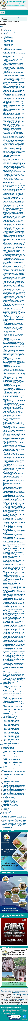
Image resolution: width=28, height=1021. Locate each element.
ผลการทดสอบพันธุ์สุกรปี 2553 (11, 732)
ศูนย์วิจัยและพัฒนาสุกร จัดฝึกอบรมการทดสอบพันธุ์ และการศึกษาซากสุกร (13, 477)
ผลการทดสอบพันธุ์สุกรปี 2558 (11, 725)
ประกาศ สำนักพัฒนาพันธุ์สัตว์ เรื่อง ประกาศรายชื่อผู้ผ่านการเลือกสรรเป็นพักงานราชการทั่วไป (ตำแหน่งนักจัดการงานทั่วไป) (14, 560)
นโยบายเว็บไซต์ (16, 990)
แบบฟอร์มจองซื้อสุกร (8, 748)
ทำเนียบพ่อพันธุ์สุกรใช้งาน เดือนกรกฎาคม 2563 (14, 789)
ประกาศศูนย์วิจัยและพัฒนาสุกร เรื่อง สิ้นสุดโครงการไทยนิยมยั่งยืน (14, 681)
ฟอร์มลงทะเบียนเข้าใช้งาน (9, 747)
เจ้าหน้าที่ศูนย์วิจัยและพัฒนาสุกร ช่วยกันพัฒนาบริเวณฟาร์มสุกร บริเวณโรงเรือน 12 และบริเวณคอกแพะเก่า (14, 159)
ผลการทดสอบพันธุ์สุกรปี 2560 (11, 723)
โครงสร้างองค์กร (7, 31)
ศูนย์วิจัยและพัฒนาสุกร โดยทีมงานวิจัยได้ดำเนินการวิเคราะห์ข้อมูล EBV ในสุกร (13, 443)
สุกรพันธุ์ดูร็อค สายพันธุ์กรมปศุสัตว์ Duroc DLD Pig (14, 689)
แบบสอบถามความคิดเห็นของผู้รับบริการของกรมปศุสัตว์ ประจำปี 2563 (14, 826)
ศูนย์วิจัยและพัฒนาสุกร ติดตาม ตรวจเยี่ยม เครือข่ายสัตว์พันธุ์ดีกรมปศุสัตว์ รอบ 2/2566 (13, 234)
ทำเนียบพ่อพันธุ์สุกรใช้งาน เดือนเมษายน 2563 (14, 793)
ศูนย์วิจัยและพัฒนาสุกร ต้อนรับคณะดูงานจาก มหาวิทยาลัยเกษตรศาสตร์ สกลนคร (13, 460)
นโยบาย (2, 767)
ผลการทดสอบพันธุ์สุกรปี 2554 (11, 731)
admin (10, 992)
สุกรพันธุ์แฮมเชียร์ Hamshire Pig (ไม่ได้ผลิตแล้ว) (13, 707)
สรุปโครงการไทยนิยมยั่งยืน (9, 797)
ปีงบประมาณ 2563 (8, 47)
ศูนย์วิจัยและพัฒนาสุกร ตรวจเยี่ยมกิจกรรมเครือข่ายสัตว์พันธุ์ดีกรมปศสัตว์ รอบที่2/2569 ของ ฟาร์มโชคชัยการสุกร (14, 55)
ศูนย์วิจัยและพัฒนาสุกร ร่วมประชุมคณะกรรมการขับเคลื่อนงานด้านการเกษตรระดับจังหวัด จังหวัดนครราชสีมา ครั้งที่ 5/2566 (13, 221)
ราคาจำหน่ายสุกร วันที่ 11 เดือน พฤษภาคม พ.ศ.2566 (13, 762)
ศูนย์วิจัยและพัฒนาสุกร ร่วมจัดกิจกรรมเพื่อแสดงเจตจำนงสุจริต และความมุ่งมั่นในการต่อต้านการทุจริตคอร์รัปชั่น (14, 278)
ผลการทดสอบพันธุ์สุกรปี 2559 (11, 724)
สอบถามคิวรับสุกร (7, 811)
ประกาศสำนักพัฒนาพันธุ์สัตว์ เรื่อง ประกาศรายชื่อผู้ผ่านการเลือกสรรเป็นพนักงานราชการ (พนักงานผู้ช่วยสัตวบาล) (13, 603)
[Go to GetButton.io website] (24, 1019)
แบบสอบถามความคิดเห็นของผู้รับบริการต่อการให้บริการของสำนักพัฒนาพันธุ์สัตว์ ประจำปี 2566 (13, 818)
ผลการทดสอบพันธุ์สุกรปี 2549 (11, 738)
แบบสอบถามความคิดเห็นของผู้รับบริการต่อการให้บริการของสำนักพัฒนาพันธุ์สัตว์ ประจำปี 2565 (13, 821)
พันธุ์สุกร (5, 685)
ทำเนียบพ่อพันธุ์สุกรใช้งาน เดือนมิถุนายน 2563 (14, 790)
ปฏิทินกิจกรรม (6, 35)
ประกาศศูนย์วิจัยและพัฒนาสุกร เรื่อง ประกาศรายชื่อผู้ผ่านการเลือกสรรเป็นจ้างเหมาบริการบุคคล (13, 488)
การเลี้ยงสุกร (6, 740)
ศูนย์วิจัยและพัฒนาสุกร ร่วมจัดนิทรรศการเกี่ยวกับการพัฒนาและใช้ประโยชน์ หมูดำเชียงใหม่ (13, 483)
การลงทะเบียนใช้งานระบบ (9, 746)
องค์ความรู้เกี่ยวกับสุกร (5, 683)
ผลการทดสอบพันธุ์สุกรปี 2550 (11, 736)
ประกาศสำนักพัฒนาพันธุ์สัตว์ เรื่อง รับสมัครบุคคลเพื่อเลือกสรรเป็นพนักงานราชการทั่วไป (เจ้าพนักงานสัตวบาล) (14, 524)
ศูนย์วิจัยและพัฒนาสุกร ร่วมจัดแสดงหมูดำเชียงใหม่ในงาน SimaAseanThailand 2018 (13, 479)
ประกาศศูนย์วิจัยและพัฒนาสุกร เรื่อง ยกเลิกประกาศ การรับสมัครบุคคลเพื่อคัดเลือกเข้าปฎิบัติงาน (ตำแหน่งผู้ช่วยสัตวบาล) (14, 540)
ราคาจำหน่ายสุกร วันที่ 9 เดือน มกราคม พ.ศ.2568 (12, 757)
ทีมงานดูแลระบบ (22, 1004)
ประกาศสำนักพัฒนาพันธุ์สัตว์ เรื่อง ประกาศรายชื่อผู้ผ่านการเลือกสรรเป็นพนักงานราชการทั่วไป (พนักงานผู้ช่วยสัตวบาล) (13, 500)
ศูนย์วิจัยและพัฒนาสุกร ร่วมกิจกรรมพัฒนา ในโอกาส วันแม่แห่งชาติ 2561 (13, 455)
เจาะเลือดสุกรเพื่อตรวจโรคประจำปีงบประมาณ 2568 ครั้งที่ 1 (11, 191)
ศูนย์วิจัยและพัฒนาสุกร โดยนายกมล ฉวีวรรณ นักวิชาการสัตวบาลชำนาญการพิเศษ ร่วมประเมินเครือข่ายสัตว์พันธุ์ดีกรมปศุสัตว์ (13, 387)
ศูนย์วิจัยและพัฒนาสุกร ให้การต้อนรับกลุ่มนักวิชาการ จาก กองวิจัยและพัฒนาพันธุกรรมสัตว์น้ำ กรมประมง (13, 274)
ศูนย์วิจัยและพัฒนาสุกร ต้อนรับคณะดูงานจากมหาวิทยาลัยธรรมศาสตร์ (13, 458)
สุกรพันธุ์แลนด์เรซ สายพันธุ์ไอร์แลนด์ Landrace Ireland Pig (12, 701)
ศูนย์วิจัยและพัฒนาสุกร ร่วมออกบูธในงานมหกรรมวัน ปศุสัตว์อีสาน (13, 468)
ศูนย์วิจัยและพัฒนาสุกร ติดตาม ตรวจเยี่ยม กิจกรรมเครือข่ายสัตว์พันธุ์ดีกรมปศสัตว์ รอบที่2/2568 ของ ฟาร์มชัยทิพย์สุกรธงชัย (13, 127)
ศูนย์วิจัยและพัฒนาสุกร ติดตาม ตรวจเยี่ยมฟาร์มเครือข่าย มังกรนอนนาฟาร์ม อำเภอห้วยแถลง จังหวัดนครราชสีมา (13, 59)
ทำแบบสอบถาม (4, 813)
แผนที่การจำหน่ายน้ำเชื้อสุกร (11, 799)
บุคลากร (5, 33)
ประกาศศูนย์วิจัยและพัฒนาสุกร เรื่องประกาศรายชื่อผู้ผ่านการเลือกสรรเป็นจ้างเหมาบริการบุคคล (14, 532)
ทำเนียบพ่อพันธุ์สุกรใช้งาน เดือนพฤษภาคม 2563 (14, 792)
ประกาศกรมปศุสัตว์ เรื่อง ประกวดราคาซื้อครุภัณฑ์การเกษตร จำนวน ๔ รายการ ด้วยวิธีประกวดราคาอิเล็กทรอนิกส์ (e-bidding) (13, 664)
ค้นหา (4, 782)
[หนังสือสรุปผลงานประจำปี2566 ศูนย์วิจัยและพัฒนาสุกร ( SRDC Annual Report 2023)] (14, 851)
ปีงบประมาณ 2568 (8, 40)
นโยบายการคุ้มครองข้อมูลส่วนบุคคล (18, 991)
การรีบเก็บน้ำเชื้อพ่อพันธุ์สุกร (10, 716)
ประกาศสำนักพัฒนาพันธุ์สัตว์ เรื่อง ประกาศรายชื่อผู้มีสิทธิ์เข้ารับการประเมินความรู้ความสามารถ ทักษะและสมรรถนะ (13, 552)
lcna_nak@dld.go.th (20, 999)
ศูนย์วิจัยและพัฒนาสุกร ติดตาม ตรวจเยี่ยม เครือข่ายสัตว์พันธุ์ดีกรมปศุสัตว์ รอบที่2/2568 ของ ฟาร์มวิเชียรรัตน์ (13, 105)
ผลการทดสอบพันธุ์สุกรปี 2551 (11, 735)
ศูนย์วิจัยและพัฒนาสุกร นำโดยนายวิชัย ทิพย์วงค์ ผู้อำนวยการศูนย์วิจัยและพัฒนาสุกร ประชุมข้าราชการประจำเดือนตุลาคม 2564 (14, 402)
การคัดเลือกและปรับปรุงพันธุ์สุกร (11, 743)
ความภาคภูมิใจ (6, 36)
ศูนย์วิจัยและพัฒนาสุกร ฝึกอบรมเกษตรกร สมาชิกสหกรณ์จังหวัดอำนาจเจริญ (13, 449)
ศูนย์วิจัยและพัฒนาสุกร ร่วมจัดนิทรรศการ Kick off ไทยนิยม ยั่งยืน (13, 466)
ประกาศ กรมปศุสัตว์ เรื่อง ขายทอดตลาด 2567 (13, 670)
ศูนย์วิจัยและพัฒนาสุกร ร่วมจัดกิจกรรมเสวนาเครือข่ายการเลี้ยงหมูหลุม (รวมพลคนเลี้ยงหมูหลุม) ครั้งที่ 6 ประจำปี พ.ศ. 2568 (13, 131)
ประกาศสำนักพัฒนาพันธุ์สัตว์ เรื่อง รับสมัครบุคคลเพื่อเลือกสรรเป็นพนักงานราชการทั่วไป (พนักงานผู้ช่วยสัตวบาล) (14, 510)
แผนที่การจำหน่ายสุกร (9, 800)
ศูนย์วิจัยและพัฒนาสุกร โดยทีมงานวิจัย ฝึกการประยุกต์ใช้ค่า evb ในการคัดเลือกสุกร (13, 405)
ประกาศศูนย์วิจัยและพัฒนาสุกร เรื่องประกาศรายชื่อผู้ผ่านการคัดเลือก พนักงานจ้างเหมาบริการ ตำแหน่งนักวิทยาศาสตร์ (14, 645)
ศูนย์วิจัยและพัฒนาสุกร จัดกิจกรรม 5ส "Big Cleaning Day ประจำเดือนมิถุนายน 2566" (14, 265)
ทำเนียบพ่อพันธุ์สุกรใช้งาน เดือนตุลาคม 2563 (14, 785)
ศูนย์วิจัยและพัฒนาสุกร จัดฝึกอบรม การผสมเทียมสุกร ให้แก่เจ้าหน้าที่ (13, 471)
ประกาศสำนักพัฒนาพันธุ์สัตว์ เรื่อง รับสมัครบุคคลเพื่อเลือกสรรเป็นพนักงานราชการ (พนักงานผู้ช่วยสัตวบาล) (14, 556)
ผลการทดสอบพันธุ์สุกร (8, 717)
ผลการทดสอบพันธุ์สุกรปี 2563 (11, 719)
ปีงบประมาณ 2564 (8, 45)
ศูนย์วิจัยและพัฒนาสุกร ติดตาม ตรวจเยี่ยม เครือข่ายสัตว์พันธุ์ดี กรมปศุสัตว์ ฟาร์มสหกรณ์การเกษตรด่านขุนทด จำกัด (13, 226)
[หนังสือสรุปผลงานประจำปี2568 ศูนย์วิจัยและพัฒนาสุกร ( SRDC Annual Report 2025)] (14, 893)
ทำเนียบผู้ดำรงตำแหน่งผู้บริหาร (10, 32)
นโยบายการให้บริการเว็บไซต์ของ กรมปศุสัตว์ (13, 774)
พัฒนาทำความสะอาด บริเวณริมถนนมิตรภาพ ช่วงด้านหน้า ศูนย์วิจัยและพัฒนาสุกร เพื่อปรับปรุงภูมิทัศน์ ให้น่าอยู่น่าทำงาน (14, 177)
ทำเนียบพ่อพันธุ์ (4, 784)
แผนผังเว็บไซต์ (6, 777)
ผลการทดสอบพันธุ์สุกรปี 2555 (11, 730)
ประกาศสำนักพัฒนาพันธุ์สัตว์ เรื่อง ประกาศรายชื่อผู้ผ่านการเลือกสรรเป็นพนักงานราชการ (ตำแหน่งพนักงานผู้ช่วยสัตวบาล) (13, 574)
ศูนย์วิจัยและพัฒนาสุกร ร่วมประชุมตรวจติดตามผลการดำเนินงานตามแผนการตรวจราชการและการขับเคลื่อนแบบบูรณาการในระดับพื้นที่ (14, 238)
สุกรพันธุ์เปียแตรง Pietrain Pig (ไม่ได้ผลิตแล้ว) (14, 704)
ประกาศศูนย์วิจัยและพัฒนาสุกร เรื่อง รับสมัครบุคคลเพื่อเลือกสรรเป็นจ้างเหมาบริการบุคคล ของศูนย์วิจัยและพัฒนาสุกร (13, 496)
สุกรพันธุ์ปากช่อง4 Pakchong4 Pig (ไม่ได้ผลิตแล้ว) (13, 693)
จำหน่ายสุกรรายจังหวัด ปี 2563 (10, 801)
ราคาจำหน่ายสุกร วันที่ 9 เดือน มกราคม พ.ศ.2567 (12, 760)
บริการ (2, 744)
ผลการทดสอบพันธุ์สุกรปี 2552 (11, 734)
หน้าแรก (3, 990)
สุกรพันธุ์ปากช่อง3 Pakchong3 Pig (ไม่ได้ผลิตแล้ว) (13, 696)
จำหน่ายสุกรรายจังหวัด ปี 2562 (10, 803)
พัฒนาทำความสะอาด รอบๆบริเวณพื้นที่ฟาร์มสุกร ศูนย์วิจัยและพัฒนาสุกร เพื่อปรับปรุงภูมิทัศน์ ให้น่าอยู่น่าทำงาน (14, 181)
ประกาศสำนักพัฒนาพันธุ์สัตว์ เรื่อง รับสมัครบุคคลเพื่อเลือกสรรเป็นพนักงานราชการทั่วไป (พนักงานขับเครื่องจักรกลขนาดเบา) (14, 626)
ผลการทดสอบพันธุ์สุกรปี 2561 (11, 721)
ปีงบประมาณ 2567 (8, 41)
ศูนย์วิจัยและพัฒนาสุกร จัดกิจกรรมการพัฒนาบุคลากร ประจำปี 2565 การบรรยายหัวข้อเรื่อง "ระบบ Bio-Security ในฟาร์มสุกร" (14, 282)
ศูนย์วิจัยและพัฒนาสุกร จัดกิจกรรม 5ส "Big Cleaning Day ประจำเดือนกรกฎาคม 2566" (14, 242)
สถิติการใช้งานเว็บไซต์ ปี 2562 (11, 781)
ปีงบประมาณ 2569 (8, 39)
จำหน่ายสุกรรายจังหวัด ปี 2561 (10, 804)
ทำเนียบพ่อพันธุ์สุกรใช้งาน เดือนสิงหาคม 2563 (14, 788)
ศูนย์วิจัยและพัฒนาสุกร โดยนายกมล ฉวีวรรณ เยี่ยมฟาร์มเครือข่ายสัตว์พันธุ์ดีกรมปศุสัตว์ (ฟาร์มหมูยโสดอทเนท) (13, 408)
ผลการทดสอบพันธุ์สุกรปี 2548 (11, 739)
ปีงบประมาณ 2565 (8, 44)
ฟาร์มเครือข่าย (6, 812)
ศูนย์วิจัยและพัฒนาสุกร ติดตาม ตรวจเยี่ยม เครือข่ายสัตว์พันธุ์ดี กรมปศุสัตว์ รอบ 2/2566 (13, 229)
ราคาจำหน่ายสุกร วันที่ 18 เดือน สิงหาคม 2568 (13, 752)
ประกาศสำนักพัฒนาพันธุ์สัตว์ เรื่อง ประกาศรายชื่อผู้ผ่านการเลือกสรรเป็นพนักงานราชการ (13, 630)
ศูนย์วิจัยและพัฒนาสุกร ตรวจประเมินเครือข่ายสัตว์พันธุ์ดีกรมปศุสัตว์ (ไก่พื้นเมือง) (13, 90)
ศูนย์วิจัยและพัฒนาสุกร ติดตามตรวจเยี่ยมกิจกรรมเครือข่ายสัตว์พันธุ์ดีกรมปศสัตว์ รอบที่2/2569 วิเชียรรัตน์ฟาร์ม (13, 51)
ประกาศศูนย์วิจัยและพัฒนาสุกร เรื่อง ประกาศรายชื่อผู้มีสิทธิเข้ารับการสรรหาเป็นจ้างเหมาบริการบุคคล (14, 492)
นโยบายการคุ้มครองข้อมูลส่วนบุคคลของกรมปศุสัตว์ (13, 769)
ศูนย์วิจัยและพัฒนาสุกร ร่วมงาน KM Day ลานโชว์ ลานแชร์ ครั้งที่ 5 (13, 463)
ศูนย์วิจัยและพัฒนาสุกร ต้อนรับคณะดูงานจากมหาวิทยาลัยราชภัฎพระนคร (13, 452)
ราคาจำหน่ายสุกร (7, 750)
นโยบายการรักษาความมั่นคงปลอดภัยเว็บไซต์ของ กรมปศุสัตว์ (13, 772)
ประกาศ (5, 662)
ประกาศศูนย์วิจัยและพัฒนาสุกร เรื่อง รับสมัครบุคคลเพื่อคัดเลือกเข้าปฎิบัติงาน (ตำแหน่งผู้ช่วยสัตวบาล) (14, 544)
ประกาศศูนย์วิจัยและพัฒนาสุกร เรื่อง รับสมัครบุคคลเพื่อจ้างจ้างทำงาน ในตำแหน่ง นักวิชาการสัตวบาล (13, 599)
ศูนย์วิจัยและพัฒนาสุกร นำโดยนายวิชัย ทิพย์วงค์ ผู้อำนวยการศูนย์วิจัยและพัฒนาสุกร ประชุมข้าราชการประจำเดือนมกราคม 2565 (14, 391)
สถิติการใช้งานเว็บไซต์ (8, 780)
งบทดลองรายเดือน (8, 37)
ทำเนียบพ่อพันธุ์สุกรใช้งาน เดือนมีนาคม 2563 (13, 795)
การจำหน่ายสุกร (4, 796)
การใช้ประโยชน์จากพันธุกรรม (10, 715)
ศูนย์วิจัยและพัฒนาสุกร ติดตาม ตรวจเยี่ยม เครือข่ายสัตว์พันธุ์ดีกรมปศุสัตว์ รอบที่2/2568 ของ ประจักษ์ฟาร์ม (13, 109)
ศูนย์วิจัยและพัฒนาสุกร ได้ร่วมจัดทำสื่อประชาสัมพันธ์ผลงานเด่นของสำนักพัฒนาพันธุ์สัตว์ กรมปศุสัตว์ (13, 286)
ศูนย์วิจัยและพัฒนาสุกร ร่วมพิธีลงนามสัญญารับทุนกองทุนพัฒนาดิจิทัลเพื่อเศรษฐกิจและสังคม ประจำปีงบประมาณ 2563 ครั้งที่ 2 (14, 446)
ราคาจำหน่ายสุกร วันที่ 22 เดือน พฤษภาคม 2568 (13, 754)
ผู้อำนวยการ (6, 808)
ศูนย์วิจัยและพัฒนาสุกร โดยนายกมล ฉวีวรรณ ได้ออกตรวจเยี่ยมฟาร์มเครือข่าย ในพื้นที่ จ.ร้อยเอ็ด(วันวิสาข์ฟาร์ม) (13, 412)
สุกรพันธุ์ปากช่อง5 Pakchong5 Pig (12, 692)
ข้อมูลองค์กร (3, 28)
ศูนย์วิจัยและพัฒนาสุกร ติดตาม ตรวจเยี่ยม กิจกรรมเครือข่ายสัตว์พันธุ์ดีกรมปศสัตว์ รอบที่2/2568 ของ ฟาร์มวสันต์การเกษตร (13, 118)
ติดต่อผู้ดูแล (9, 990)
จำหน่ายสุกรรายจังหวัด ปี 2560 (10, 805)
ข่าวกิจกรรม (6, 48)
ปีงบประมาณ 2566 (8, 43)
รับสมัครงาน (6, 486)
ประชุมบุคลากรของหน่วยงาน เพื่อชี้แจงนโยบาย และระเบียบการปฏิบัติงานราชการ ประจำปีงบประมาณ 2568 (14, 185)
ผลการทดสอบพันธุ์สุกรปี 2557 (11, 727)
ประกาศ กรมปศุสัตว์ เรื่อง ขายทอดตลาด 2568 (13, 668)
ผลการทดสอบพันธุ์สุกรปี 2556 (11, 728)
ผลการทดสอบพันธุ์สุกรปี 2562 (11, 720)
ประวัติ (4, 29)
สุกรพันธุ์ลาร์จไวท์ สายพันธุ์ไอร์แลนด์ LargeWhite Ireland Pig (12, 699)
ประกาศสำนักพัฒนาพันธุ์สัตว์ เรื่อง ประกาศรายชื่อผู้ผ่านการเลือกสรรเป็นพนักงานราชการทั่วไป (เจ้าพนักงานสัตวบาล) (13, 514)
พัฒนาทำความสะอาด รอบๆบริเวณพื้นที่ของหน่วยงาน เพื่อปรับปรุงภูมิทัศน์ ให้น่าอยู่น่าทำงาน (14, 188)
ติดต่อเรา (2, 807)
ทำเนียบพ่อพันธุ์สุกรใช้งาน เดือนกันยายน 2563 (14, 786)
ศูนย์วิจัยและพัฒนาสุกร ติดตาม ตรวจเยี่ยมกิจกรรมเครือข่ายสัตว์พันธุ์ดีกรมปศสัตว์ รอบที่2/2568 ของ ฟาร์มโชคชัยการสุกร (13, 123)
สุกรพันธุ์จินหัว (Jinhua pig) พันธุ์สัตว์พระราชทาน (12, 687)
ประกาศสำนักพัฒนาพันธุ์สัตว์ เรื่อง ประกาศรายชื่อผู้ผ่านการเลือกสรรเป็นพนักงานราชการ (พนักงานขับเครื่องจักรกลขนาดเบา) (13, 617)
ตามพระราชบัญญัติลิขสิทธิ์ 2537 (20, 994)
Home (2, 26)
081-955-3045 (8, 999)
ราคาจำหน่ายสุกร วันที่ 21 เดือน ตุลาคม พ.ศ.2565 (12, 765)
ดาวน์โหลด (5, 778)
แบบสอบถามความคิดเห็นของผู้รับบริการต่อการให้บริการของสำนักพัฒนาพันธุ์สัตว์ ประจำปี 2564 (13, 823)
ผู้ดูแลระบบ (6, 809)
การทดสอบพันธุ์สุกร (8, 742)
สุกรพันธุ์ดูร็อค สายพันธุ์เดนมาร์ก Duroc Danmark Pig (13, 710)
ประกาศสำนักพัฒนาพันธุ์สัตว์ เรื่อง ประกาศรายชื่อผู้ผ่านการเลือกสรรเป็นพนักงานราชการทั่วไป (13, 548)
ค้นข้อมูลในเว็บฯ (4, 776)
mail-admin (16, 992)
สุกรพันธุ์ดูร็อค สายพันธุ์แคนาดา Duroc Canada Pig (13, 712)
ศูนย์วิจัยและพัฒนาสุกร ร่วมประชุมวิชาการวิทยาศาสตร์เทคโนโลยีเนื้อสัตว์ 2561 (13, 474)
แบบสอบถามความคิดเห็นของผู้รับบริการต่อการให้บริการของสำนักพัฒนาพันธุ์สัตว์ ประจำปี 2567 (13, 815)
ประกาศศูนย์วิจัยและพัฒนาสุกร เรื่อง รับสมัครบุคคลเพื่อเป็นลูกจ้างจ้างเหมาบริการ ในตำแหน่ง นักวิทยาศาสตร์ (13, 655)
